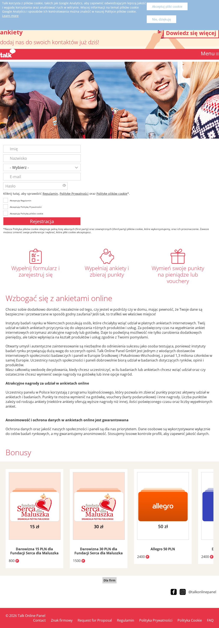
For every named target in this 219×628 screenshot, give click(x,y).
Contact (39, 620)
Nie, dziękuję (161, 19)
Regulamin (50, 194)
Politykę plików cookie (111, 194)
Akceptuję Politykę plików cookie (26, 213)
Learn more (10, 16)
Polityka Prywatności (155, 620)
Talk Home (8, 53)
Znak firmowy (62, 620)
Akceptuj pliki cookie (167, 6)
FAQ (210, 620)
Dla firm (109, 580)
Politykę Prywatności (74, 194)
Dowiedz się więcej (191, 33)
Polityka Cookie (190, 620)
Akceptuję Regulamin (20, 200)
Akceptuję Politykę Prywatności (26, 206)
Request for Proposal (95, 620)
